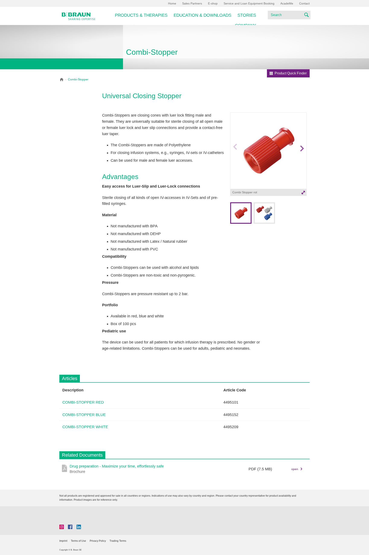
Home (172, 3)
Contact (304, 3)
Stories (246, 15)
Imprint (63, 540)
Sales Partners (192, 3)
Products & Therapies (141, 15)
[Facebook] (70, 527)
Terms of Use (78, 540)
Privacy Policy (98, 540)
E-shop (213, 3)
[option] (268, 154)
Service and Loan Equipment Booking (249, 3)
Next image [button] (302, 156)
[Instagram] (61, 527)
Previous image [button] (235, 157)
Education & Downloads (202, 15)
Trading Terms (118, 540)
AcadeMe (286, 3)
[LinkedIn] (78, 527)
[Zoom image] (268, 150)
